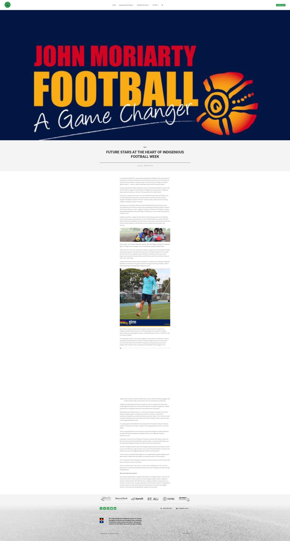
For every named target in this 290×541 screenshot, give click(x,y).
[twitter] (104, 508)
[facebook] (101, 508)
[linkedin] (115, 508)
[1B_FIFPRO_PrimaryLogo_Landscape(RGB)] (168, 497)
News (145, 147)
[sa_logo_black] (153, 498)
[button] (162, 5)
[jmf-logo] (184, 497)
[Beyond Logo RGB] (121, 498)
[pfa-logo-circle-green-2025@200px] (8, 2)
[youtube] (111, 508)
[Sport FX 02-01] (137, 498)
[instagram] (108, 508)
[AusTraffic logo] (105, 497)
